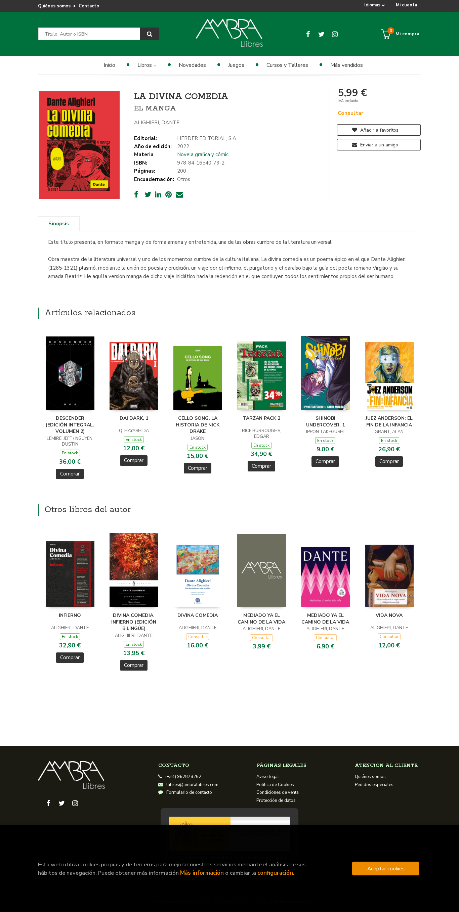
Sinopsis (58, 223)
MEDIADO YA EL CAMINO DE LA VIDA (261, 618)
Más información (202, 873)
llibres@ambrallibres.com (192, 785)
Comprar (70, 473)
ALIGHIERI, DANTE (156, 122)
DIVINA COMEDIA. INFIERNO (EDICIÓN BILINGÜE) (133, 622)
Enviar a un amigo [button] (378, 145)
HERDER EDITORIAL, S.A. (207, 138)
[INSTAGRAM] (334, 34)
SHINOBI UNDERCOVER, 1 (325, 421)
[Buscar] (149, 34)
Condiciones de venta (277, 792)
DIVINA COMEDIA (197, 615)
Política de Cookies (275, 785)
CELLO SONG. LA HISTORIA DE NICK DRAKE (197, 425)
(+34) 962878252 (183, 777)
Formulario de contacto (189, 792)
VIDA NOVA (389, 615)
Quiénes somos (54, 6)
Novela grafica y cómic (202, 154)
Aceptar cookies (386, 868)
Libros (145, 65)
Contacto (89, 6)
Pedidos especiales (374, 785)
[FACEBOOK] (308, 34)
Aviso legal (267, 777)
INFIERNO (70, 615)
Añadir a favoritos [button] (379, 130)
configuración (275, 873)
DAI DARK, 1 (134, 418)
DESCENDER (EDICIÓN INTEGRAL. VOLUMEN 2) (70, 425)
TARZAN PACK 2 (261, 418)
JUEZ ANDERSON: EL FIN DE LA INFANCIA (389, 421)
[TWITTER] (321, 34)
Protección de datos (276, 800)
